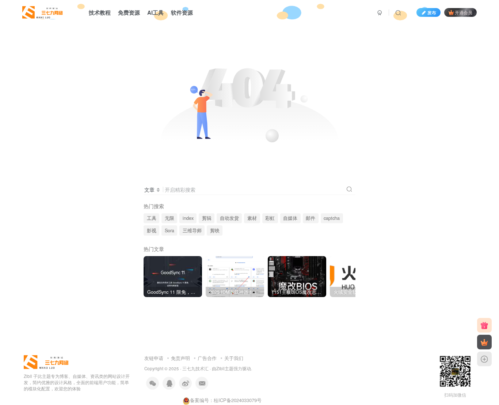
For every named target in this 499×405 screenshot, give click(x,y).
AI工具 (155, 12)
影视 (151, 230)
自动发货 (229, 218)
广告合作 (207, 358)
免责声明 (180, 358)
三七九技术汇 (195, 368)
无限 (169, 218)
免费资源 (129, 12)
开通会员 (463, 12)
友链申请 (153, 358)
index (188, 218)
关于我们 (233, 358)
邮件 (310, 218)
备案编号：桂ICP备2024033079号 (226, 400)
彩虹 (270, 218)
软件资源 (182, 12)
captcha (332, 218)
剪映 (215, 230)
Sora (169, 230)
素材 (252, 218)
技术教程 (100, 12)
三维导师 (192, 230)
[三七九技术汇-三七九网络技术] (42, 11)
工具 (151, 218)
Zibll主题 (224, 368)
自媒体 (290, 218)
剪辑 (207, 218)
